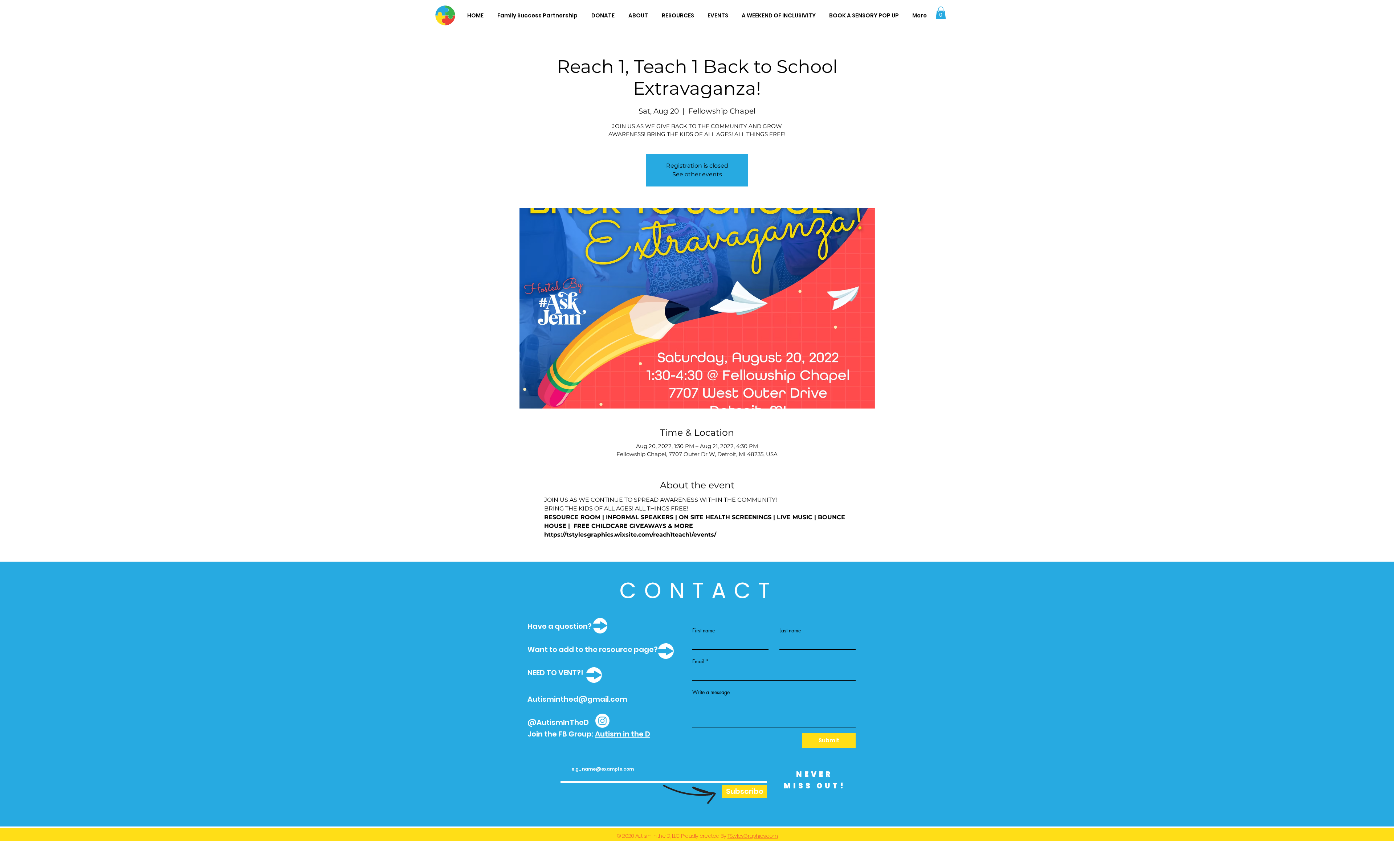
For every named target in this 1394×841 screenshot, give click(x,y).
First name (703, 630)
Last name (790, 630)
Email (698, 661)
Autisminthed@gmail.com (577, 699)
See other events (697, 174)
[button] (941, 13)
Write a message (711, 692)
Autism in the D (622, 734)
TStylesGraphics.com (752, 836)
